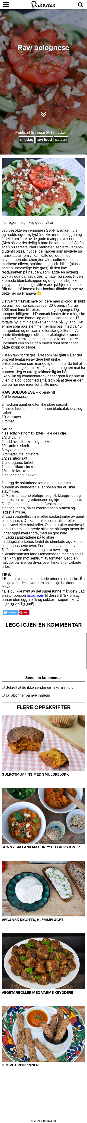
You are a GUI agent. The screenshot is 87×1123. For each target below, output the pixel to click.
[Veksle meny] (6, 4)
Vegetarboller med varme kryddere (37, 992)
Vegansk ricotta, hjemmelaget (32, 920)
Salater (61, 140)
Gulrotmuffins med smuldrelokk (35, 774)
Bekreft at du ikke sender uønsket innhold (39, 687)
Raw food (44, 140)
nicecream (35, 595)
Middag (26, 140)
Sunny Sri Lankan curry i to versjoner (41, 847)
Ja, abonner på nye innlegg (27, 695)
